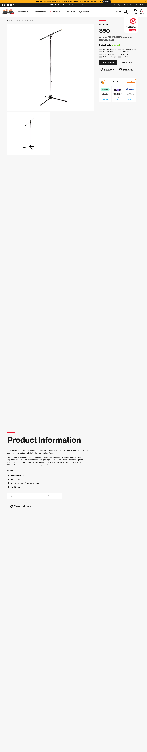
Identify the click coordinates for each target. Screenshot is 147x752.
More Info (105, 99)
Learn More (131, 82)
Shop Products (23, 12)
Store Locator (128, 5)
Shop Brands (40, 12)
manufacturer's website (50, 496)
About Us (136, 5)
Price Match (133, 30)
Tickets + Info (106, 1)
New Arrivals (71, 12)
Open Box (85, 12)
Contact (142, 5)
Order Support (118, 5)
